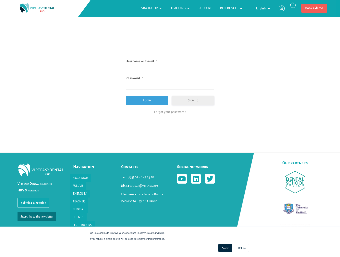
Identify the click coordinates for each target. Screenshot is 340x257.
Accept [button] (225, 248)
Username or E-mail (141, 61)
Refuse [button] (242, 248)
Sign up (193, 100)
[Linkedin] (196, 179)
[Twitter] (210, 179)
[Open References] (241, 8)
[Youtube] (182, 179)
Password (134, 78)
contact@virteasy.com (139, 185)
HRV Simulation (28, 190)
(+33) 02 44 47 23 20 (137, 177)
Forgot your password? (170, 112)
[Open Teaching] (188, 8)
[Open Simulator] (160, 8)
